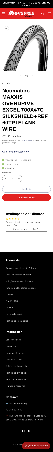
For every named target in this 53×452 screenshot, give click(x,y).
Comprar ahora (26, 198)
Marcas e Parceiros (15, 386)
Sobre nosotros (13, 340)
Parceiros (10, 295)
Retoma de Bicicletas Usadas (21, 288)
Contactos (11, 346)
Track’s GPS (12, 301)
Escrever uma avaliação (26, 229)
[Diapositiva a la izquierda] (20, 76)
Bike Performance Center (18, 275)
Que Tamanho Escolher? (15, 152)
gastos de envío (26, 140)
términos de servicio (16, 379)
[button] (3, 13)
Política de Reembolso (17, 321)
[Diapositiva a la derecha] (33, 76)
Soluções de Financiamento (19, 281)
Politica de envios (14, 360)
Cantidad (6, 173)
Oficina (9, 308)
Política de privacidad (17, 373)
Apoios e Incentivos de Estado (21, 268)
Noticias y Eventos (15, 353)
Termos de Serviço (15, 314)
